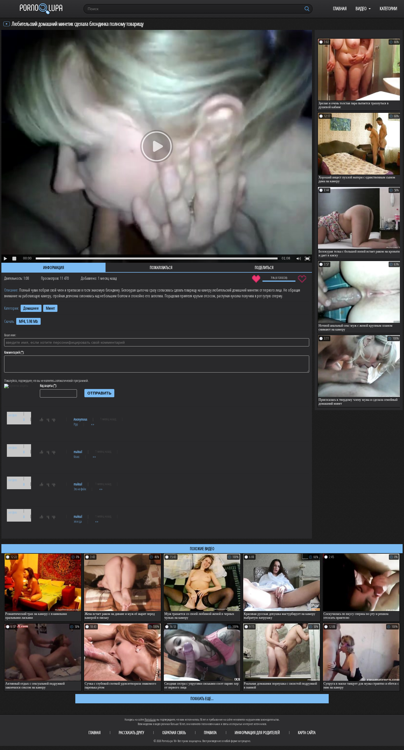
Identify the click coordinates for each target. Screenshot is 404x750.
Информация (53, 267)
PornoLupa (150, 719)
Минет (50, 308)
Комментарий (12, 352)
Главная (340, 8)
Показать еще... (202, 698)
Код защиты (46, 386)
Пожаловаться (161, 267)
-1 (55, 421)
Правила (210, 732)
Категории (388, 8)
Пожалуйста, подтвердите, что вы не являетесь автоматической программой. (46, 381)
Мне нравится (256, 279)
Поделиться (264, 267)
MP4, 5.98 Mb (28, 321)
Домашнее (31, 308)
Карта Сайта (307, 732)
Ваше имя (9, 335)
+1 (44, 421)
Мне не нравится (301, 279)
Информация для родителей (257, 732)
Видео (361, 8)
